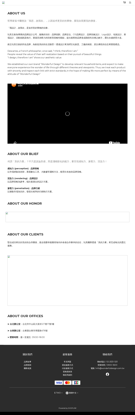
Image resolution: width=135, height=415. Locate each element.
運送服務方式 (67, 365)
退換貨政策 (67, 371)
